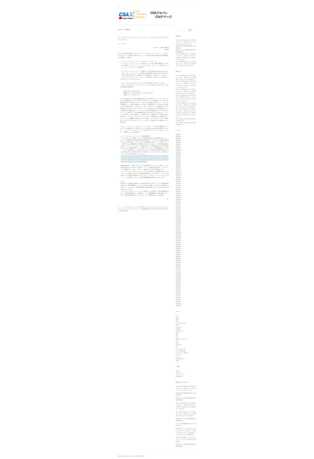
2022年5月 (178, 224)
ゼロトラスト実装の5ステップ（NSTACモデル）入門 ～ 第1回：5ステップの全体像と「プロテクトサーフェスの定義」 (186, 63)
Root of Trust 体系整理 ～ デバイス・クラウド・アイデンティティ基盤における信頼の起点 (186, 439)
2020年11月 (178, 244)
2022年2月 (178, 228)
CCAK (177, 321)
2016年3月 (178, 281)
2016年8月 (178, 280)
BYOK (139, 206)
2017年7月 (178, 270)
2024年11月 (178, 173)
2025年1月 (178, 169)
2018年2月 (178, 266)
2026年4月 (178, 142)
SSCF (177, 342)
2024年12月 (178, 171)
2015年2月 (178, 299)
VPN (177, 346)
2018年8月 (178, 256)
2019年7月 (178, 248)
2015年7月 (178, 291)
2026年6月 (178, 138)
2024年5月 (178, 185)
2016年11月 (178, 278)
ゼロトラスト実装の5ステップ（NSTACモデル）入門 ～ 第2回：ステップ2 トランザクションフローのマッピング (186, 41)
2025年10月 (178, 154)
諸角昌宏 (126, 210)
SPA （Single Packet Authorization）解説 (186, 118)
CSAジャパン (179, 327)
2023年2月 (178, 213)
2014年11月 (178, 305)
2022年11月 (178, 217)
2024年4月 (178, 187)
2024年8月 (178, 179)
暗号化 (150, 208)
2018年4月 (178, 262)
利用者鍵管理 (144, 208)
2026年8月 (178, 134)
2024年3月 (178, 189)
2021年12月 (178, 232)
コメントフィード (180, 374)
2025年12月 (178, 150)
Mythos (177, 333)
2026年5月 (178, 140)
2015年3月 (178, 297)
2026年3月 (178, 144)
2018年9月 (178, 254)
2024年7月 (178, 181)
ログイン (178, 370)
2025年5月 (178, 162)
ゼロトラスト (179, 354)
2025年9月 (178, 156)
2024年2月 (178, 191)
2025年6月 (178, 160)
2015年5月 (178, 293)
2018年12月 (178, 250)
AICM (177, 317)
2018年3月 (178, 264)
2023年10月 (178, 199)
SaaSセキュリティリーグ (182, 339)
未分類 (177, 360)
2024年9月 (178, 177)
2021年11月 (178, 234)
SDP (177, 340)
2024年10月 (178, 175)
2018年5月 (178, 260)
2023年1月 (178, 215)
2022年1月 (178, 230)
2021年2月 (178, 242)
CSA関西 (178, 329)
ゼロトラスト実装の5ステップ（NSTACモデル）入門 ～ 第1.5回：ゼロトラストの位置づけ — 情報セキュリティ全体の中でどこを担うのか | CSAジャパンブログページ (186, 112)
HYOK (143, 206)
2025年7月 (178, 158)
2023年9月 (178, 201)
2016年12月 (178, 276)
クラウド (147, 206)
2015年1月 (178, 301)
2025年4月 (178, 163)
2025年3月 (178, 165)
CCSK (177, 325)
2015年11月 (178, 287)
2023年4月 (178, 209)
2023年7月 (178, 205)
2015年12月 (178, 285)
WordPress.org (179, 376)
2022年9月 (178, 221)
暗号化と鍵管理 (179, 358)
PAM (177, 335)
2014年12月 (178, 303)
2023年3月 (178, 211)
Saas (177, 337)
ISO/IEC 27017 (179, 331)
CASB (177, 319)
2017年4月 (178, 272)
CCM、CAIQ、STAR (181, 323)
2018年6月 (178, 258)
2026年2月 (178, 146)
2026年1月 (178, 148)
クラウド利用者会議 (180, 350)
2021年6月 (178, 240)
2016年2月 (178, 283)
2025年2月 (178, 167)
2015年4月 (178, 295)
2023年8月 (178, 203)
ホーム (119, 5)
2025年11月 (178, 152)
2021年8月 (178, 238)
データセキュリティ (136, 208)
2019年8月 (178, 246)
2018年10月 (178, 252)
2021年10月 (178, 236)
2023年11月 (178, 197)
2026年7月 (178, 136)
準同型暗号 (155, 208)
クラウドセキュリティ (129, 206)
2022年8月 (178, 222)
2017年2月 (178, 274)
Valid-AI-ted (178, 344)
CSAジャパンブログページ (182, 382)
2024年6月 (178, 183)
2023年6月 (178, 207)
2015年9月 (178, 289)
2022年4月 (178, 226)
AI (176, 315)
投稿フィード (179, 372)
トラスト (178, 356)
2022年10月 (178, 219)
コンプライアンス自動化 (182, 352)
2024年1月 (178, 193)
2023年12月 (178, 195)
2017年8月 (178, 268)
